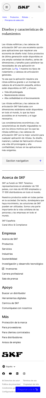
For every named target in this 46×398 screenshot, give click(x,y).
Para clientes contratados (16, 332)
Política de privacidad (11, 384)
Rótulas (25, 17)
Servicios (7, 249)
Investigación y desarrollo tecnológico (22, 263)
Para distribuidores (12, 337)
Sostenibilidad (9, 258)
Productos (14, 17)
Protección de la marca (14, 322)
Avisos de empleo (11, 342)
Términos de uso (30, 380)
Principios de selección (14, 20)
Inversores (11, 268)
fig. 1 (17, 68)
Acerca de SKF (10, 239)
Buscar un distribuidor (14, 293)
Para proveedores (11, 327)
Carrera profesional (12, 273)
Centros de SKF (10, 303)
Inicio (4, 17)
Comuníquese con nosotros (17, 308)
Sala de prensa (10, 278)
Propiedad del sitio (31, 384)
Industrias (7, 254)
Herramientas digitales (14, 298)
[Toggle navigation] (6, 7)
